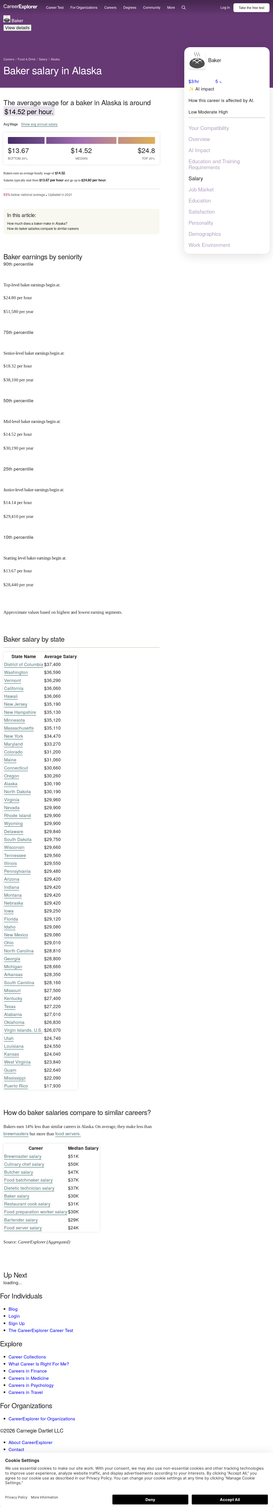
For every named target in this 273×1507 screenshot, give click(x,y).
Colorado (13, 751)
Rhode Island (17, 815)
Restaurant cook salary (27, 1203)
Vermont (12, 680)
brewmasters (16, 1133)
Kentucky (13, 998)
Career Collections (27, 1356)
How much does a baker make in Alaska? (37, 223)
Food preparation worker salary (35, 1211)
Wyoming (13, 823)
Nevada (12, 807)
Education (200, 200)
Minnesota (14, 720)
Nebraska (13, 902)
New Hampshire (20, 712)
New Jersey (15, 704)
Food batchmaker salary (28, 1179)
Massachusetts (19, 727)
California (13, 688)
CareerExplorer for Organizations (42, 1418)
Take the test (251, 7)
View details (17, 27)
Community (151, 7)
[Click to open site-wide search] (184, 7)
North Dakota (17, 791)
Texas (10, 1006)
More (171, 7)
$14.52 (81, 153)
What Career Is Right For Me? (39, 1363)
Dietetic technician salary (29, 1188)
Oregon (11, 775)
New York (13, 736)
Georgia (12, 958)
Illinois (10, 863)
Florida (11, 918)
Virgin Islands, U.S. (23, 1030)
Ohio (9, 942)
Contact (16, 1449)
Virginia (11, 799)
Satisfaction (202, 211)
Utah (9, 1038)
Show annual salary (39, 124)
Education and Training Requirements (214, 164)
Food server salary (23, 1227)
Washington (16, 672)
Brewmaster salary (22, 1156)
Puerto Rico (16, 1085)
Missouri (12, 990)
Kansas (11, 1054)
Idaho (10, 926)
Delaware (13, 831)
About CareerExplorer (30, 1442)
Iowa (9, 910)
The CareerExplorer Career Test (41, 1330)
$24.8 (146, 153)
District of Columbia (23, 664)
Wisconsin (14, 847)
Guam (10, 1070)
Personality (201, 223)
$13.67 (18, 153)
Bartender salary (21, 1219)
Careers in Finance (28, 1370)
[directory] (81, 221)
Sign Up (17, 1323)
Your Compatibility (209, 128)
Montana (13, 895)
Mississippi (15, 1077)
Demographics (205, 234)
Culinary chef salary (24, 1164)
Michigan (13, 966)
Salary (196, 178)
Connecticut (16, 767)
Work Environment (209, 245)
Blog (13, 1309)
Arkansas (13, 974)
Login (14, 1316)
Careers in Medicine (29, 1378)
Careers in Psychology (31, 1385)
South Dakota (18, 839)
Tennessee (15, 855)
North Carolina (19, 950)
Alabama (13, 1014)
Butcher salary (18, 1172)
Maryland (13, 743)
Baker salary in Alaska (52, 70)
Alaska (10, 783)
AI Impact (199, 150)
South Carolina (19, 982)
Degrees (129, 7)
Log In (225, 7)
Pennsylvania (17, 871)
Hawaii (11, 696)
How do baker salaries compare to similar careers (43, 228)
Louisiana (14, 1046)
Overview (199, 139)
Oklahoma (14, 1022)
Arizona (11, 879)
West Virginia (17, 1061)
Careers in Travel (26, 1392)
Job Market (201, 189)
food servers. (68, 1133)
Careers (110, 7)
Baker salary (16, 1195)
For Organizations (83, 7)
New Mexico (16, 934)
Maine (10, 759)
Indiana (11, 887)
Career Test (55, 7)
